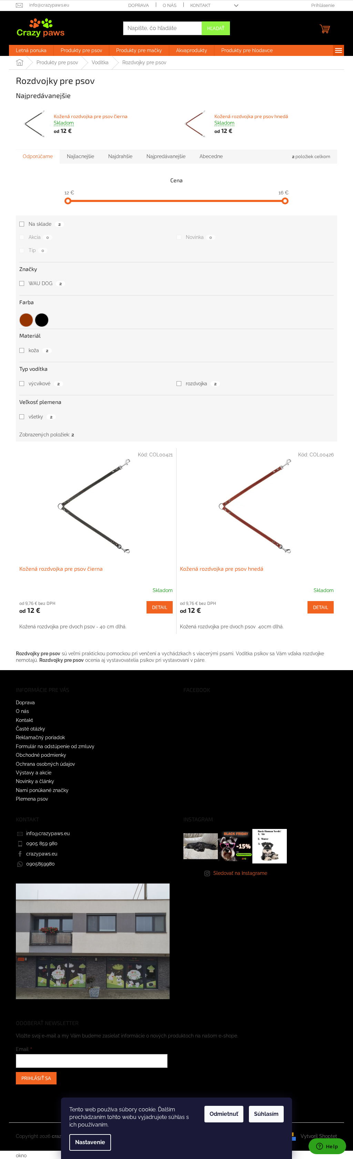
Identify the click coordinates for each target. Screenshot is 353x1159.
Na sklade (45, 224)
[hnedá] (26, 318)
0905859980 (40, 864)
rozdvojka (201, 383)
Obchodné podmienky (41, 755)
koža (38, 350)
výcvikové (44, 383)
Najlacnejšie (80, 156)
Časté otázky (30, 729)
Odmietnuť (224, 1114)
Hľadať (215, 28)
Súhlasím (266, 1114)
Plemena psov (32, 799)
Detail (159, 607)
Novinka (199, 237)
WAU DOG (45, 283)
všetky (40, 416)
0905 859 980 (42, 843)
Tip (36, 250)
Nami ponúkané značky (42, 790)
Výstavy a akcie (33, 772)
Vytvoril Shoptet (319, 1136)
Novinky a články (35, 781)
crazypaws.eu (41, 854)
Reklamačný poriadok (40, 737)
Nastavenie (90, 1142)
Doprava (138, 5)
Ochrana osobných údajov (45, 764)
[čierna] (42, 318)
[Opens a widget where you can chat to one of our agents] (327, 1147)
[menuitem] (31, 50)
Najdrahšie (120, 156)
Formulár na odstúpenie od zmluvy (55, 746)
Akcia (39, 237)
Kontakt (200, 5)
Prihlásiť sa (36, 1078)
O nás (169, 5)
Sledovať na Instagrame (240, 873)
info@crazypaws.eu (48, 833)
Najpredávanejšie (166, 156)
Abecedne (211, 156)
